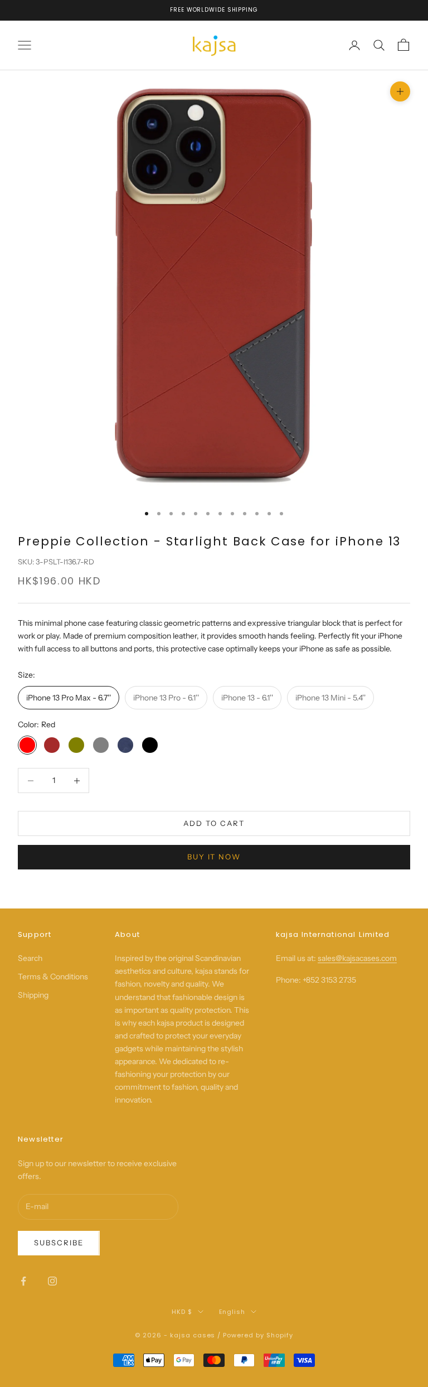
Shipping (33, 995)
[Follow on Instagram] (52, 1281)
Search (30, 958)
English (232, 1311)
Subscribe (59, 1242)
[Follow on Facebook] (23, 1281)
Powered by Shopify (258, 1335)
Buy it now (214, 856)
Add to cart (213, 823)
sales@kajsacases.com (357, 958)
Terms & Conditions (53, 977)
